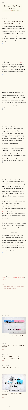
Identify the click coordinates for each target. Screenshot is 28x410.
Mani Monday (17, 286)
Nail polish (23, 286)
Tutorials (16, 13)
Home (5, 13)
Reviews (10, 13)
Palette (3, 288)
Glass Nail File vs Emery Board (13, 336)
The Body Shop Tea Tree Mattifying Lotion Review (11, 357)
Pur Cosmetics (8, 288)
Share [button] (3, 284)
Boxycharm (7, 286)
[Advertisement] (14, 302)
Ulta (15, 288)
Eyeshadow (12, 286)
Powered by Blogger (15, 405)
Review (12, 288)
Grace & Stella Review (10, 367)
